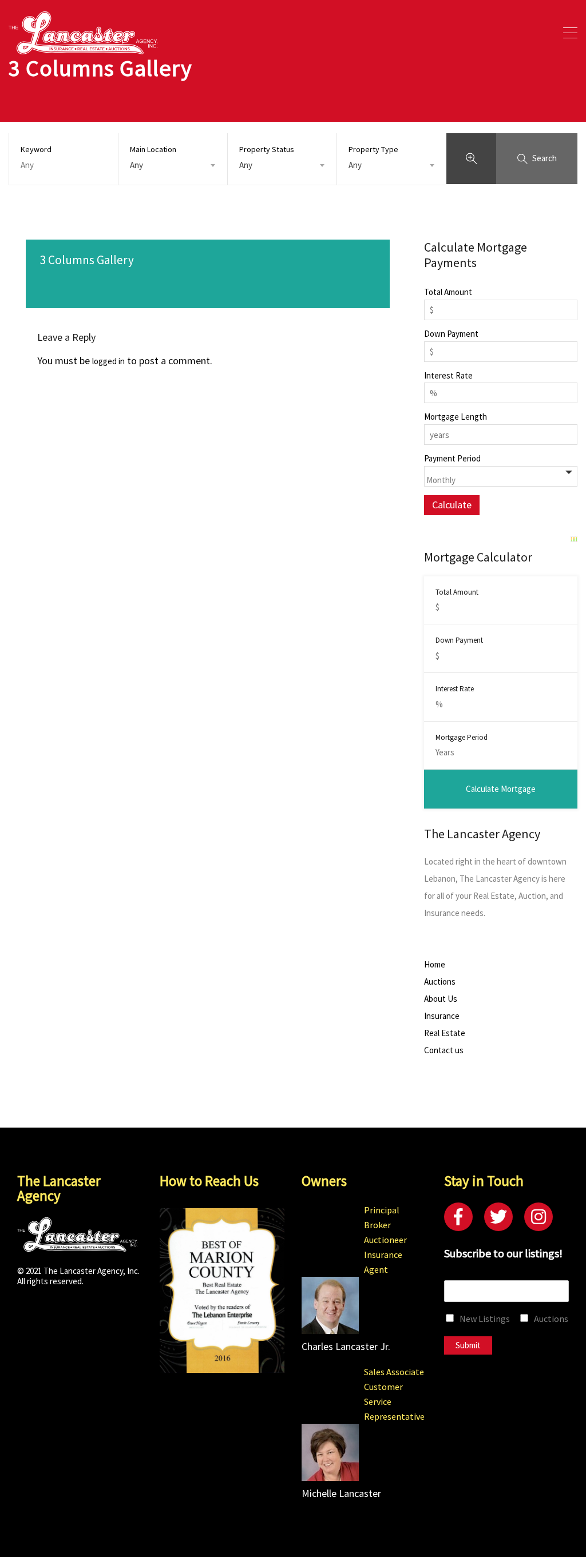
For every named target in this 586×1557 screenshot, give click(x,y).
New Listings (485, 1318)
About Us (440, 999)
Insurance (442, 1016)
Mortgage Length (455, 417)
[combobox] (172, 165)
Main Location (153, 149)
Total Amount (448, 292)
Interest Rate (448, 376)
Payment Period (452, 458)
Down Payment (451, 334)
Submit (468, 1345)
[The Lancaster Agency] (83, 48)
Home (434, 964)
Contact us (444, 1050)
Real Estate (444, 1033)
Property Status (266, 149)
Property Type (373, 149)
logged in (108, 361)
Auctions (440, 982)
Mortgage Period (461, 737)
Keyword (36, 149)
